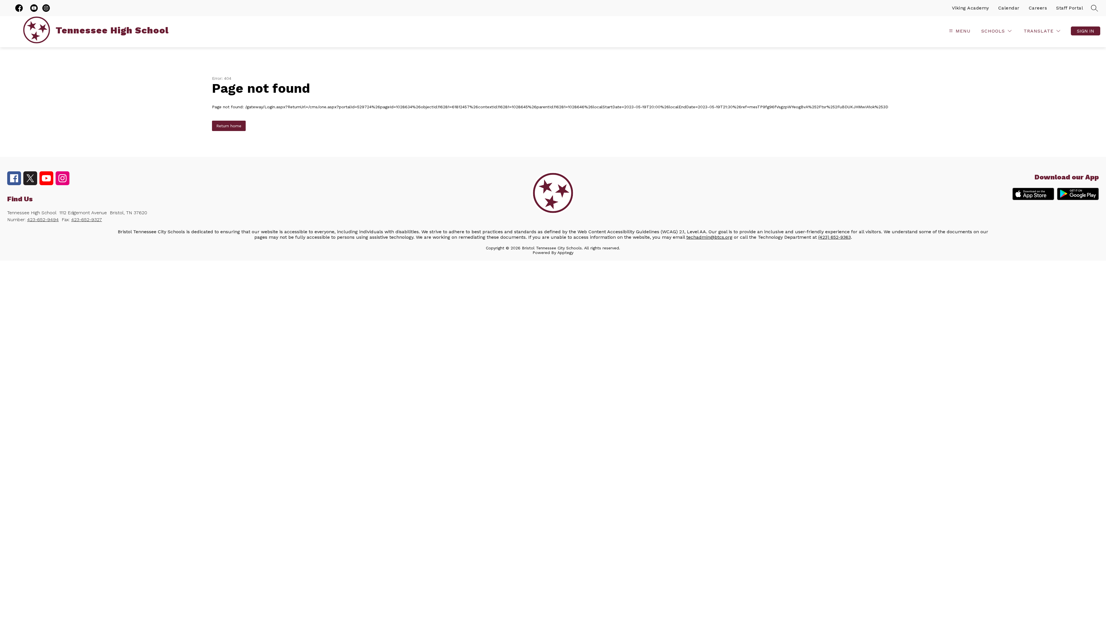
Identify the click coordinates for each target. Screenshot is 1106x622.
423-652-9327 (86, 219)
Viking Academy (970, 8)
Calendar (1009, 8)
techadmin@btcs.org (709, 237)
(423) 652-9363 (834, 237)
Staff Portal (1069, 8)
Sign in (1085, 31)
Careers (1038, 8)
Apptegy (565, 252)
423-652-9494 (43, 219)
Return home (228, 126)
